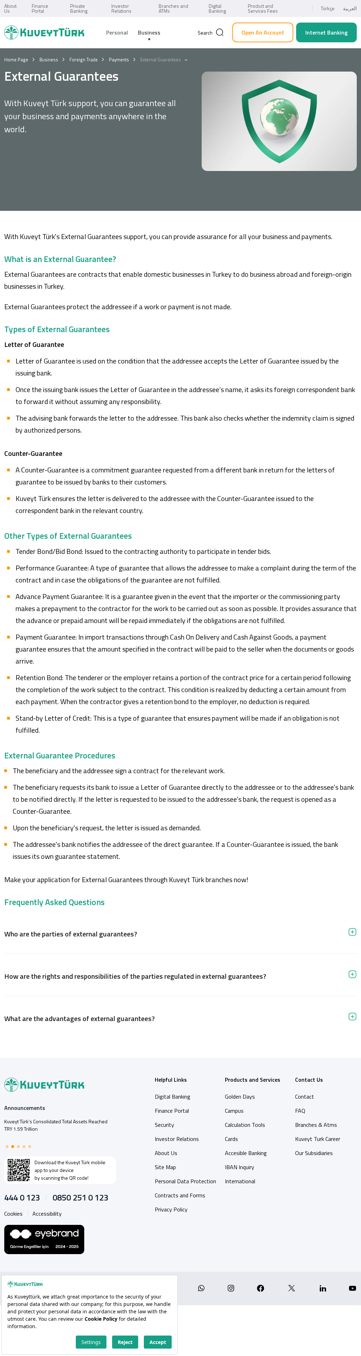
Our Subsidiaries (314, 1153)
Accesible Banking (246, 1153)
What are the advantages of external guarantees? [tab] (79, 1018)
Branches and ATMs (173, 8)
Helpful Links (171, 1079)
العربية (350, 8)
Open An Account (262, 32)
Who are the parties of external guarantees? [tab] (70, 933)
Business (149, 32)
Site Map (165, 1167)
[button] (7, 1146)
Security (164, 1124)
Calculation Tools (245, 1124)
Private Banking (78, 8)
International (240, 1181)
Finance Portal (40, 8)
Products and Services (252, 1079)
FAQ (300, 1110)
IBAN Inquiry (239, 1167)
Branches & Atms (316, 1124)
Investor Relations (121, 8)
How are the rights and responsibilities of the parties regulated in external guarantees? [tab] (135, 976)
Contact (304, 1096)
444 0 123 (22, 1197)
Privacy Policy (171, 1209)
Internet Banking (326, 32)
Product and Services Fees (263, 8)
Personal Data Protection (185, 1181)
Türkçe (328, 8)
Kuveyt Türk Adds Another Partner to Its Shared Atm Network (58, 1125)
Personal (117, 32)
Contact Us (309, 1079)
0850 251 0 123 (80, 1197)
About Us (10, 8)
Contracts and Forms (180, 1195)
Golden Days (240, 1096)
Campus (234, 1110)
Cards (231, 1139)
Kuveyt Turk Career (317, 1139)
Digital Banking (217, 8)
